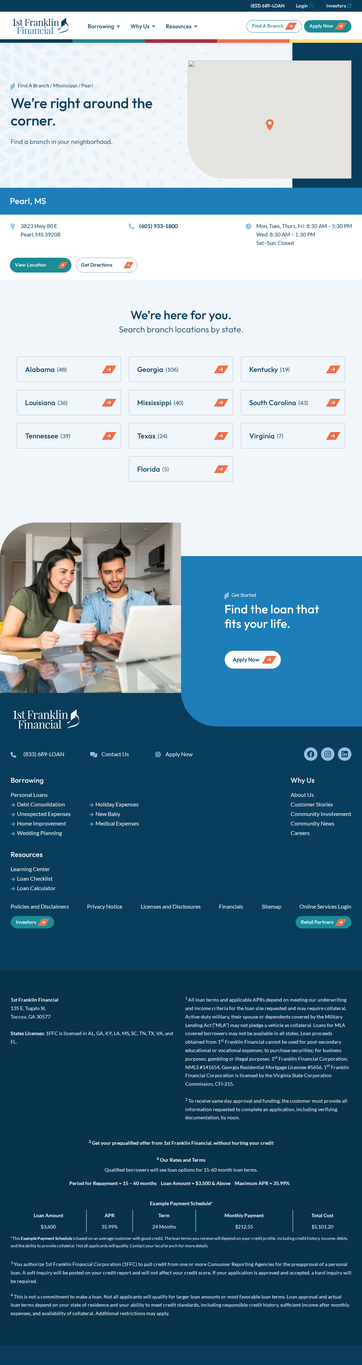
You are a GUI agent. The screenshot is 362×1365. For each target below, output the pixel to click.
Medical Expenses (117, 823)
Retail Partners (317, 922)
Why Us (140, 26)
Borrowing (101, 26)
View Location (30, 265)
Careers (300, 832)
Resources (179, 26)
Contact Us (115, 754)
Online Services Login (325, 906)
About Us (302, 794)
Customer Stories (312, 804)
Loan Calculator (36, 888)
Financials (231, 906)
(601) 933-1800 (158, 225)
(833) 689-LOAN (268, 5)
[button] (270, 125)
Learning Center (30, 868)
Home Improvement (41, 823)
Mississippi (65, 85)
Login (302, 5)
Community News (312, 823)
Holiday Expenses (117, 804)
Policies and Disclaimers (40, 906)
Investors (336, 5)
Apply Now (321, 26)
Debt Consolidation (41, 804)
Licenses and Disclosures (171, 906)
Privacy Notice (104, 906)
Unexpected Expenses (44, 813)
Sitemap (271, 906)
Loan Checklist (35, 878)
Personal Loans (29, 794)
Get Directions (96, 265)
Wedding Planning (39, 832)
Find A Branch (268, 26)
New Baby (107, 813)
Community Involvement (321, 813)
